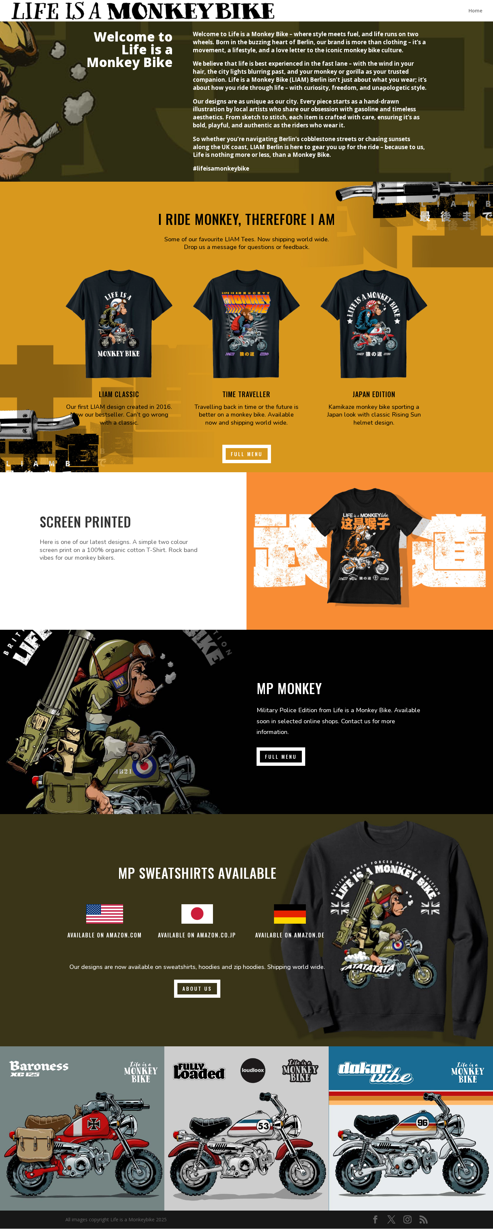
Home (475, 11)
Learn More (66, 581)
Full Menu (247, 453)
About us (197, 988)
